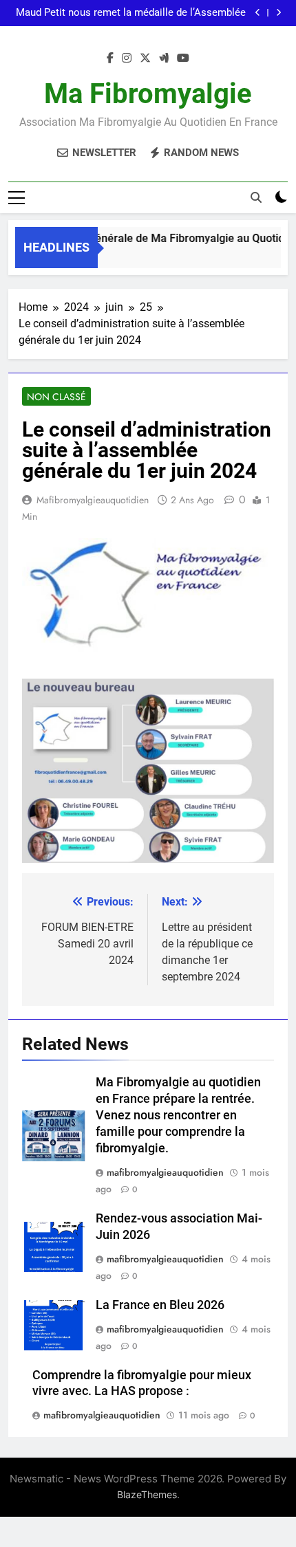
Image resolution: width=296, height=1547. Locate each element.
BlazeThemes (147, 1494)
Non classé (56, 397)
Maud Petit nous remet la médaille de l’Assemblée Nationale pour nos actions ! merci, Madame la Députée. (131, 13)
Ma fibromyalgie (148, 94)
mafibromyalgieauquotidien (92, 500)
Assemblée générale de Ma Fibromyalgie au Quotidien (160, 238)
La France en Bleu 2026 (160, 1305)
